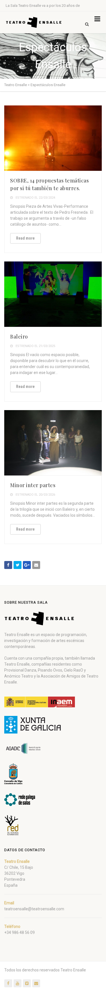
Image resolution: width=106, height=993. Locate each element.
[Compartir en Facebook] (8, 565)
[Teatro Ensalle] (34, 22)
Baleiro (19, 336)
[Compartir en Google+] (27, 565)
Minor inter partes (32, 485)
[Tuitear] (17, 565)
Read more (25, 238)
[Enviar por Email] (36, 565)
